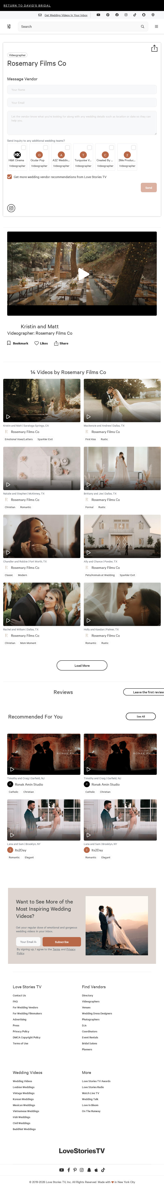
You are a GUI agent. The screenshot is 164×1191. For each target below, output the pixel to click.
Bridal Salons (89, 1043)
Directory (87, 995)
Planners (87, 1049)
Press (16, 1025)
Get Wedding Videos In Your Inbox (66, 15)
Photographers (90, 1019)
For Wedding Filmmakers (27, 1013)
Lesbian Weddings (23, 1087)
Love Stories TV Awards (96, 1081)
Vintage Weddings (23, 1093)
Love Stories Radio (93, 1087)
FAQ (15, 1001)
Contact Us (19, 995)
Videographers (90, 1001)
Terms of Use (20, 1043)
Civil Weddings (21, 1123)
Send (148, 187)
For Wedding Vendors (25, 1007)
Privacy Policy (21, 1031)
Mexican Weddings (24, 1105)
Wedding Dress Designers (97, 1013)
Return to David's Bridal (27, 5)
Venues (86, 1007)
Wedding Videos (22, 1081)
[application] (82, 274)
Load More (82, 665)
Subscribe (62, 942)
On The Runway (91, 1111)
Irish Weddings (21, 1117)
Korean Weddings (23, 1099)
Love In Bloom (90, 1105)
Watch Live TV (90, 1093)
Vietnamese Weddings (26, 1111)
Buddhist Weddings (24, 1129)
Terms (56, 949)
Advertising (19, 1019)
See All (141, 716)
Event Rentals (90, 1037)
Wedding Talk (90, 1099)
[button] (82, 273)
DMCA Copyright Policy (26, 1037)
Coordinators (89, 1031)
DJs (84, 1025)
